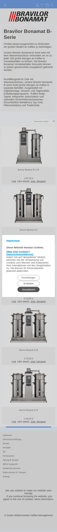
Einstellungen (28, 277)
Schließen (28, 283)
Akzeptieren (28, 289)
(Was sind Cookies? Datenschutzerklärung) (19, 253)
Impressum (13, 240)
